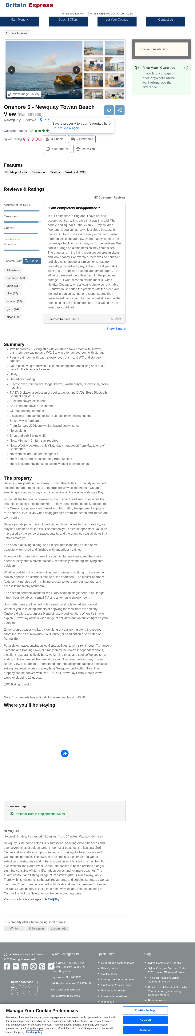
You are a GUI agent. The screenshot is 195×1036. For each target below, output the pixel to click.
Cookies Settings (145, 1010)
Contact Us (165, 19)
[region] (97, 1020)
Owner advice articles (114, 996)
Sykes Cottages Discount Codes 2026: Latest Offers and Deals (167, 970)
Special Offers (68, 19)
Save (109, 110)
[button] (11, 70)
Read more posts (158, 1000)
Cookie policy (109, 973)
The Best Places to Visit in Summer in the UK (163, 979)
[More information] (186, 67)
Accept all (145, 1030)
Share (120, 110)
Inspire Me (107, 1001)
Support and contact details (117, 962)
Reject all (145, 1020)
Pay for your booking (113, 990)
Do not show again (66, 128)
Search (34, 260)
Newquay (52, 899)
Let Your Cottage (117, 19)
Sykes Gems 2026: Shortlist (164, 962)
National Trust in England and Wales (40, 814)
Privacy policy (109, 968)
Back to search (20, 33)
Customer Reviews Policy (116, 984)
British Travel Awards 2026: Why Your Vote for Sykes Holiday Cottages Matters (167, 991)
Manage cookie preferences (118, 979)
